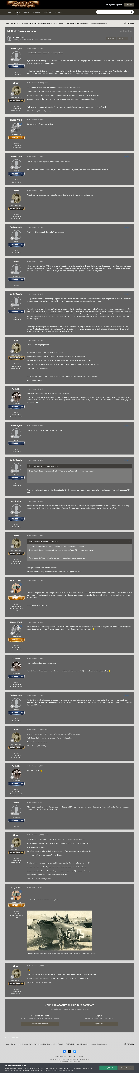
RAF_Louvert (16, 580)
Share (111, 38)
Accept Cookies (109, 1068)
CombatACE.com (71, 1059)
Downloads (36, 12)
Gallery (26, 12)
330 (17, 285)
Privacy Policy (60, 1056)
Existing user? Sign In (113, 5)
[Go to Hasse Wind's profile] (16, 127)
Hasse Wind (16, 120)
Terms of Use (33, 1068)
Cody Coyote (21, 37)
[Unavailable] (59, 930)
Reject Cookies (126, 1068)
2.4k (17, 143)
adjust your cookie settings (31, 1070)
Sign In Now (99, 1023)
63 (17, 72)
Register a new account (40, 1023)
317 (17, 412)
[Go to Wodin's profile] (16, 269)
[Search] (131, 12)
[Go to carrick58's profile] (16, 509)
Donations (58, 12)
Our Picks (47, 12)
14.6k (17, 106)
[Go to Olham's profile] (16, 90)
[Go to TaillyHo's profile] (16, 397)
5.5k (17, 604)
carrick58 (16, 501)
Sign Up (129, 4)
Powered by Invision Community (69, 1061)
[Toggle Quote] (30, 466)
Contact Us (71, 1056)
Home (9, 12)
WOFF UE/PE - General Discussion (39, 40)
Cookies (81, 1056)
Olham (16, 83)
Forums (17, 12)
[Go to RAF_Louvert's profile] (16, 588)
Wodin (16, 262)
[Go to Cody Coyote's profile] (9, 38)
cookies (66, 1068)
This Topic (122, 12)
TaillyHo (16, 389)
